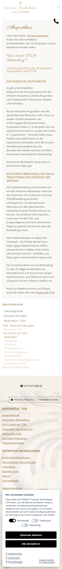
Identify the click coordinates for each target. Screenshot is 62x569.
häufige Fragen (23, 399)
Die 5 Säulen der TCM (15, 333)
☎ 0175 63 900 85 (31, 386)
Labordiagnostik (13, 311)
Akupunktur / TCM (14, 320)
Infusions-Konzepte (15, 315)
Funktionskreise (12, 355)
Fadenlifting (8, 467)
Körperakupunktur (37, 35)
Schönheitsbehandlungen (16, 457)
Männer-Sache (10, 471)
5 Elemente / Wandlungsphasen (21, 359)
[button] (58, 7)
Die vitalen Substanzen (16, 352)
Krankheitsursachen (15, 363)
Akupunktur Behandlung (16, 367)
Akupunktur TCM (13, 329)
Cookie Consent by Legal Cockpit (47, 561)
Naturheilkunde (11, 415)
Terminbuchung (48, 399)
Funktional (45, 520)
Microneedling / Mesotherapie (19, 462)
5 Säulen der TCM (44, 292)
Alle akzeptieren (31, 543)
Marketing (35, 525)
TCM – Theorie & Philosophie (18, 325)
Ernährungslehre (13, 348)
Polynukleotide (10, 480)
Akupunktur (10, 337)
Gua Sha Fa (10, 344)
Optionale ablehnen (31, 535)
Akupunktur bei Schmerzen (17, 429)
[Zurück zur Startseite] (20, 7)
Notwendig (23, 520)
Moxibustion (11, 340)
